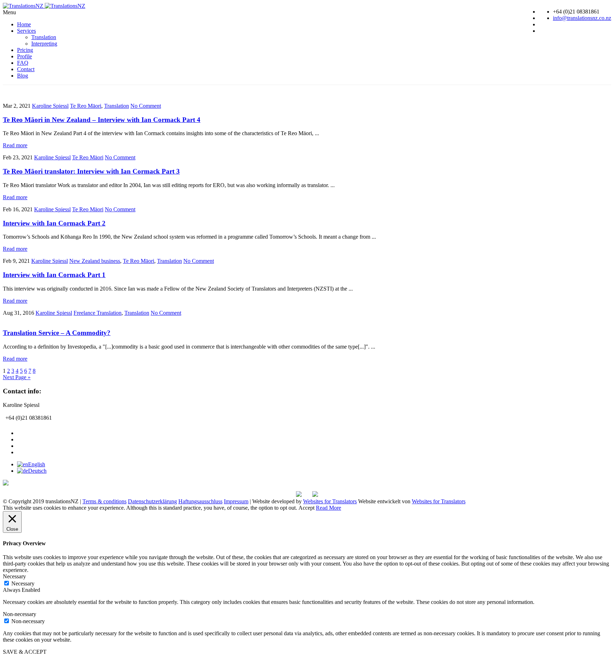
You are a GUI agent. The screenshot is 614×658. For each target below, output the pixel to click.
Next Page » (17, 377)
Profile (24, 56)
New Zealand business (94, 261)
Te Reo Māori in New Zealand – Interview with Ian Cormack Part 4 (101, 119)
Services (26, 31)
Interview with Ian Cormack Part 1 (54, 274)
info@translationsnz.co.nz (582, 18)
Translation (43, 37)
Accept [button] (306, 508)
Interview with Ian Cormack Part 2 (54, 223)
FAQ (22, 63)
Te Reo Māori (85, 106)
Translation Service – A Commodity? (57, 332)
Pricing (25, 50)
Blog (22, 76)
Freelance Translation (98, 313)
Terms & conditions (104, 501)
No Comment (145, 106)
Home (24, 24)
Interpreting (44, 44)
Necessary (22, 583)
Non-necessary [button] (19, 614)
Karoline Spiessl (50, 106)
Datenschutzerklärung (152, 501)
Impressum (236, 501)
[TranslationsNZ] (44, 6)
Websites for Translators (330, 501)
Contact (25, 69)
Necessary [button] (14, 576)
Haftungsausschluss (200, 501)
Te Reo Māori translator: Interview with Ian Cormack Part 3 (91, 171)
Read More (328, 508)
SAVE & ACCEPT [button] (25, 652)
